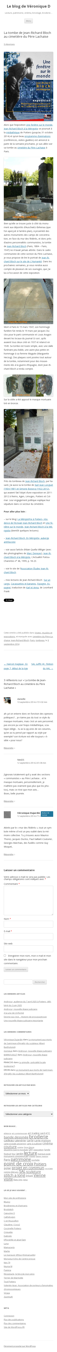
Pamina (7, 1270)
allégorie (7, 1133)
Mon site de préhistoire (15, 1198)
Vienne (40, 1175)
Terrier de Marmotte (13, 1277)
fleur (14, 1154)
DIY (31, 1149)
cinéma (47, 1143)
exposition (38, 1149)
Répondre (8, 748)
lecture (30, 1153)
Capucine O (9, 1213)
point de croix (18, 1163)
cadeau (9, 1140)
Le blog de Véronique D (28, 6)
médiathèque (13, 132)
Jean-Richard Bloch (16, 246)
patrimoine (21, 1159)
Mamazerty (9, 1247)
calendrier (20, 1140)
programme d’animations (38, 136)
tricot (29, 1175)
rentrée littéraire (11, 1172)
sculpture (33, 1171)
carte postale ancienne (15, 1143)
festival (7, 1153)
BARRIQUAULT (10, 1054)
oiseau (32, 1156)
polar (7, 1168)
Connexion (9, 1315)
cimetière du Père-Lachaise (31, 147)
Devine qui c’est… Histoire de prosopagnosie (25, 1016)
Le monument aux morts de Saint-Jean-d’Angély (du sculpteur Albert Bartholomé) (28, 1043)
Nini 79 (7, 1262)
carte (30, 1140)
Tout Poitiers (10, 1281)
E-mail (8, 931)
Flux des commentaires (15, 1323)
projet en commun (28, 1167)
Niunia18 (8, 1266)
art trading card (36, 1133)
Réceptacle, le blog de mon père (19, 1274)
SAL (22, 1171)
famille (47, 1149)
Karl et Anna (32, 587)
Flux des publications (14, 1319)
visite (8, 1179)
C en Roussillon (11, 1220)
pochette (36, 1160)
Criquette (8, 1232)
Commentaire (12, 883)
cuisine (20, 1147)
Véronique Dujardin (28, 812)
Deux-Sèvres (29, 1147)
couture (10, 1146)
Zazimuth (8, 1296)
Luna (6, 1243)
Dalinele (8, 1236)
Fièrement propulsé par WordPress (20, 1346)
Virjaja (7, 1293)
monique (8, 1050)
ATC (47, 1133)
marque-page (44, 1153)
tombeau (40, 640)
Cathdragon (9, 1217)
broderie (38, 1136)
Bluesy (7, 1201)
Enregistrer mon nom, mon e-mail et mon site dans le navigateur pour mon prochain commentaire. (27, 959)
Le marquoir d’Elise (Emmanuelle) (19, 1255)
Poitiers (40, 1164)
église (25, 1180)
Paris (32, 640)
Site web (8, 943)
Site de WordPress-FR (14, 1327)
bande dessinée (16, 1137)
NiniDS (20, 759)
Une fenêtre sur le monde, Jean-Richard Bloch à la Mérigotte (28, 526)
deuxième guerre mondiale (16, 1150)
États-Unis (17, 1179)
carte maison (42, 1140)
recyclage (49, 1168)
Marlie (7, 1251)
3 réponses (9, 44)
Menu (28, 21)
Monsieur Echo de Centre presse (19, 1258)
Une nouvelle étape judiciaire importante (23, 1020)
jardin (19, 1153)
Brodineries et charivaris (15, 1205)
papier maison (42, 1156)
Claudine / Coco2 (12, 1224)
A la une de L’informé (14, 1013)
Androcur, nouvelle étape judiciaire (20, 1009)
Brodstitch (8, 1209)
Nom (7, 918)
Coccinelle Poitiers (12, 1228)
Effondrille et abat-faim (15, 1239)
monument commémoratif (16, 1156)
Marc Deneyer (34, 553)
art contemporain (19, 1133)
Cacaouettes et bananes (23, 583)
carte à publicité (34, 1143)
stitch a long (14, 1175)
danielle (21, 698)
